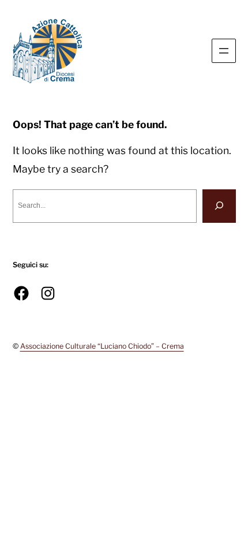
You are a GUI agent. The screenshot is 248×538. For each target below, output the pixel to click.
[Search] (219, 205)
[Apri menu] (224, 51)
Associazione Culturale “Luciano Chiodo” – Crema (102, 346)
